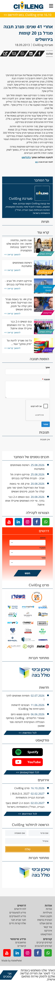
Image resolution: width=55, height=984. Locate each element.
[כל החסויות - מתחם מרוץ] (27, 648)
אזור (43, 557)
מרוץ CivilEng (45, 271)
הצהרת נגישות (44, 920)
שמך (47, 367)
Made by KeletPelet (12, 960)
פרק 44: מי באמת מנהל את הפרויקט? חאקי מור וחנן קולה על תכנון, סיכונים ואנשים (19, 304)
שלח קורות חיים (17, 923)
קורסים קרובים (44, 942)
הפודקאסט (46, 934)
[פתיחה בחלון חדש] (5, 53)
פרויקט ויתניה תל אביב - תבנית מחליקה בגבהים (18, 282)
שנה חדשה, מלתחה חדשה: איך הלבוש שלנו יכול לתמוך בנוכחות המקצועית (19, 245)
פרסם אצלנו (46, 923)
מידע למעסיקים (17, 916)
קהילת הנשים (45, 253)
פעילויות (47, 912)
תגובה (46, 379)
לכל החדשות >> (28, 732)
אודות (49, 909)
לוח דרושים (20, 909)
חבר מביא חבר (18, 920)
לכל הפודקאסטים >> (27, 772)
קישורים (21, 946)
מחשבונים (20, 942)
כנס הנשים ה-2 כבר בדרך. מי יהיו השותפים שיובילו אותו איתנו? (19, 325)
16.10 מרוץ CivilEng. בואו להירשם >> (27, 15)
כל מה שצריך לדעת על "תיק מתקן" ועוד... (19, 342)
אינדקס (48, 930)
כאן (36, 162)
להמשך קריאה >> (12, 254)
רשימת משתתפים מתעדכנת (22, 264)
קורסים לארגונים (43, 946)
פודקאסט (47, 312)
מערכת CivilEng (43, 45)
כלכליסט (26, 157)
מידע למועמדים (17, 912)
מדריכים (48, 349)
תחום (43, 537)
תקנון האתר (46, 916)
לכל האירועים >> (27, 813)
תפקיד (42, 547)
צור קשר (47, 927)
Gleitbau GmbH (47, 289)
